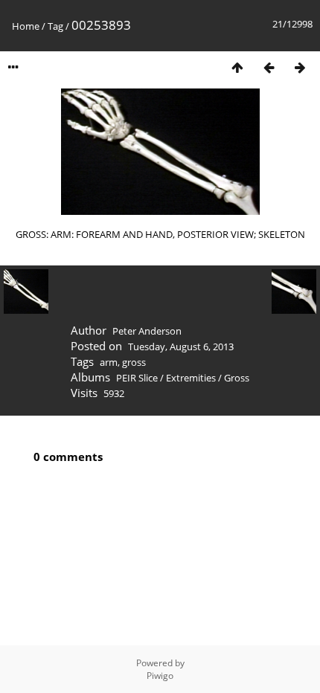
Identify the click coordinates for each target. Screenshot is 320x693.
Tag (55, 26)
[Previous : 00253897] (268, 67)
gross (134, 362)
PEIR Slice (137, 377)
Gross (236, 377)
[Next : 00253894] (300, 67)
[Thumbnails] (237, 67)
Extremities (191, 377)
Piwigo (160, 675)
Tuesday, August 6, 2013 (181, 346)
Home (25, 26)
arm (109, 362)
